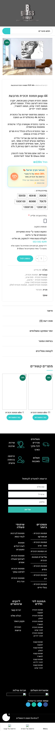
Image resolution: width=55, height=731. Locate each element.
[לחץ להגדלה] (47, 70)
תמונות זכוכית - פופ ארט (36, 277)
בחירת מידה (41, 191)
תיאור (50, 311)
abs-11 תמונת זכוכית (40, 412)
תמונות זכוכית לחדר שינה (36, 282)
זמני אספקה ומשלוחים (41, 331)
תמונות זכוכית (32, 275)
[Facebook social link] (39, 295)
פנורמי (39, 290)
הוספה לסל (25, 258)
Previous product (45, 89)
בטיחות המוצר (45, 341)
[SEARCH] (6, 31)
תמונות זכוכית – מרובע (37, 280)
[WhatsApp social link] (32, 295)
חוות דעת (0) (46, 321)
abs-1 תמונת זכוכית (14, 412)
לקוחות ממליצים (44, 351)
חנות (37, 85)
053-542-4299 (40, 241)
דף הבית (44, 85)
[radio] (42, 196)
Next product (39, 89)
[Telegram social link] (29, 295)
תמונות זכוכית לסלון (18, 285)
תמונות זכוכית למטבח (38, 285)
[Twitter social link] (36, 295)
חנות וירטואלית (23, 718)
